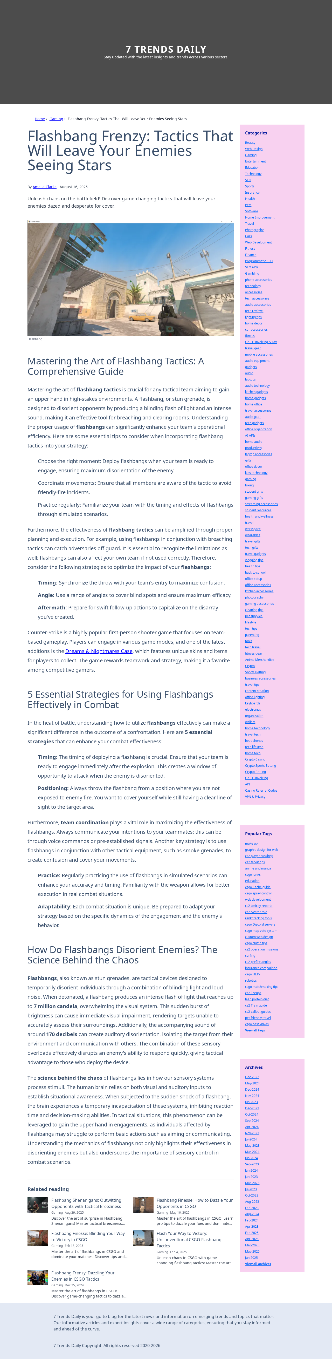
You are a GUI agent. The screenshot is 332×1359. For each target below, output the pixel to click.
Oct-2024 (251, 1114)
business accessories (260, 678)
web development (258, 899)
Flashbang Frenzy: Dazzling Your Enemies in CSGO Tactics (83, 1276)
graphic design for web (261, 849)
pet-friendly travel (258, 1018)
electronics (253, 709)
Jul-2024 (251, 1139)
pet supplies (253, 616)
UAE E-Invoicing (256, 778)
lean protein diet (257, 999)
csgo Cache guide (258, 887)
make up (251, 843)
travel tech (252, 734)
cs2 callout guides (258, 1011)
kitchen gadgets (256, 392)
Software (251, 211)
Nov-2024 (252, 1095)
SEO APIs (251, 267)
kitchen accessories (259, 591)
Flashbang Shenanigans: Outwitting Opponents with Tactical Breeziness (86, 1203)
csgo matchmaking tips (261, 986)
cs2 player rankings (259, 856)
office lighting (255, 697)
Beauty (250, 142)
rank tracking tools (258, 918)
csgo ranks (253, 874)
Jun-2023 (251, 1102)
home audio (253, 441)
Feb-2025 (252, 1233)
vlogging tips (254, 560)
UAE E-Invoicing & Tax (261, 342)
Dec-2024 (252, 1089)
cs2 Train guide (256, 1005)
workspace (253, 529)
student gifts (254, 491)
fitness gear (253, 653)
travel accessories (258, 410)
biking (249, 485)
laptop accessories (258, 454)
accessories (253, 292)
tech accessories (257, 298)
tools (248, 641)
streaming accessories (261, 504)
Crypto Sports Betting (260, 765)
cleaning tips (254, 610)
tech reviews (254, 311)
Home (40, 118)
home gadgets (255, 398)
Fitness (250, 248)
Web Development (258, 242)
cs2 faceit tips (255, 862)
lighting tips (253, 317)
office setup (253, 578)
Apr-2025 (252, 1239)
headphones (254, 740)
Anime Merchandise (259, 659)
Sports (249, 186)
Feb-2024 (252, 1220)
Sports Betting (255, 672)
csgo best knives (257, 1024)
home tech (252, 753)
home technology (257, 728)
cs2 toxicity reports (258, 905)
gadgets (251, 367)
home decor (253, 323)
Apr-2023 (252, 1226)
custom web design (259, 937)
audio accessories (258, 304)
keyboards (252, 703)
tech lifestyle (254, 747)
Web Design (253, 149)
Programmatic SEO (259, 261)
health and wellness (259, 516)
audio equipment (257, 360)
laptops (250, 379)
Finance (250, 255)
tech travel (252, 647)
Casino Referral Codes (261, 790)
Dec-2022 (252, 1077)
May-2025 (252, 1251)
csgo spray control (258, 893)
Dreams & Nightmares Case (99, 651)
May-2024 (252, 1083)
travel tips (252, 684)
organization (254, 716)
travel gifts (252, 541)
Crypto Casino (255, 759)
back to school (255, 572)
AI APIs (250, 435)
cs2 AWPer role (256, 912)
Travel (249, 223)
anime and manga (258, 868)
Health (250, 198)
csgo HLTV (252, 974)
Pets (248, 205)
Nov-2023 (252, 1133)
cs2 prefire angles (258, 962)
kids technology (256, 473)
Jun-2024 (251, 1158)
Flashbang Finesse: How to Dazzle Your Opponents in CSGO (195, 1203)
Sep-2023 (252, 1164)
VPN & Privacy (255, 796)
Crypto (250, 666)
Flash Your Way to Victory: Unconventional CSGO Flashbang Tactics (189, 1240)
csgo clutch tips (256, 943)
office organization (258, 429)
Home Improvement (259, 217)
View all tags (255, 1030)
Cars (248, 236)
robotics (251, 980)
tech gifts (251, 547)
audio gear (253, 417)
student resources (258, 510)
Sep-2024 (252, 1120)
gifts (248, 460)
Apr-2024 (252, 1127)
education (252, 881)
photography (254, 597)
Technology (253, 174)
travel (249, 522)
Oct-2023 (251, 1195)
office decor (253, 466)
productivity (253, 448)
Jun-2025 (251, 1257)
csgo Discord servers (260, 924)
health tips (252, 566)
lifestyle (250, 622)
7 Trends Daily (166, 49)
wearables (252, 535)
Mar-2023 (252, 1183)
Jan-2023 (251, 1176)
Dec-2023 (252, 1108)
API (247, 784)
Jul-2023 (251, 1189)
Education (252, 167)
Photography (254, 230)
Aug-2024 (252, 1214)
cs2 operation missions (261, 949)
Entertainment (255, 161)
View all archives (258, 1264)
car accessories (256, 329)
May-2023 (252, 1145)
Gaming (56, 118)
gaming (250, 479)
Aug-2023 (252, 1201)
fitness (250, 336)
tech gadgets (254, 423)
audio (249, 373)
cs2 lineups (253, 993)
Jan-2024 (251, 1170)
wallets (250, 722)
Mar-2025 (252, 1245)
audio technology (257, 385)
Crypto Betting (255, 772)
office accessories (258, 585)
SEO (248, 180)
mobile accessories (259, 354)
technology (253, 286)
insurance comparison (261, 968)
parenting (252, 635)
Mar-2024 (252, 1152)
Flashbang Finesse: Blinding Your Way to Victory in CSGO (88, 1236)
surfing (250, 955)
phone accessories (258, 279)
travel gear (253, 348)
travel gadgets (255, 554)
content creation (257, 691)
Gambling (252, 273)
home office (253, 404)
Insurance (252, 192)
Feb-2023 (252, 1208)
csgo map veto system (261, 930)
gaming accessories (259, 603)
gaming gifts (254, 497)
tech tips (251, 628)
